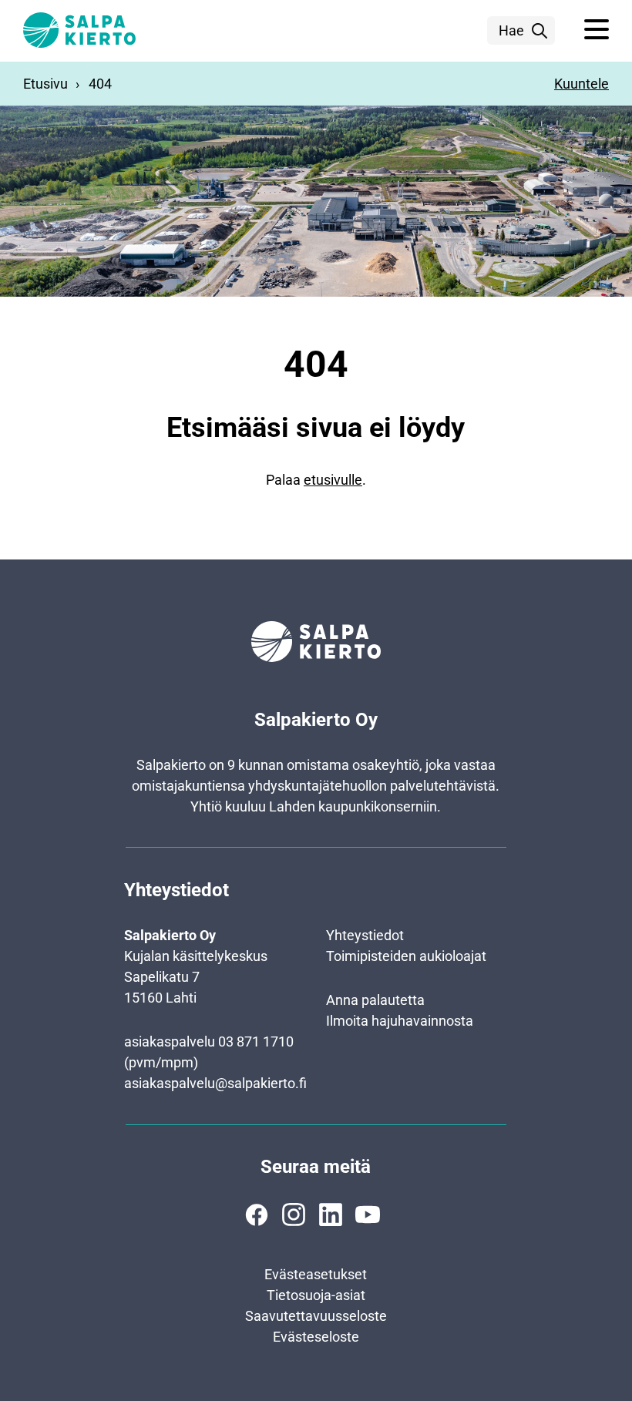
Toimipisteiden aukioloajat (406, 956)
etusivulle (333, 480)
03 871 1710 (256, 1041)
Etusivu (45, 84)
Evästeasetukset (315, 1274)
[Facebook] (257, 1214)
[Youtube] (368, 1214)
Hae (511, 30)
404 (100, 84)
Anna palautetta (375, 1000)
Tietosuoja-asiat (316, 1295)
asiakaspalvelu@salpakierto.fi (215, 1083)
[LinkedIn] (331, 1214)
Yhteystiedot (365, 935)
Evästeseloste (316, 1337)
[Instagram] (294, 1214)
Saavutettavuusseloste (316, 1316)
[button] (596, 30)
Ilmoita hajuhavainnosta (399, 1021)
